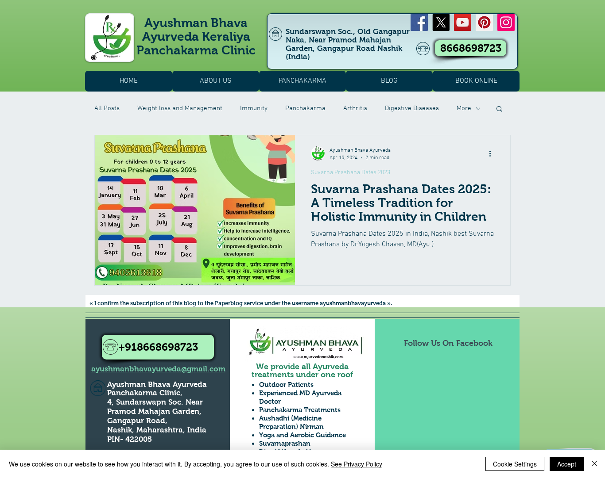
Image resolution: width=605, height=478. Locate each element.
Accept (566, 463)
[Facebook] (419, 22)
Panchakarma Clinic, (144, 393)
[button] (499, 109)
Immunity (254, 108)
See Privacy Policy (356, 463)
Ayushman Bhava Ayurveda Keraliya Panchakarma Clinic (196, 36)
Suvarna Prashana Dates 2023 (350, 172)
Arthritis (355, 108)
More (464, 108)
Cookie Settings (515, 463)
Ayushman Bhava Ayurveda (157, 384)
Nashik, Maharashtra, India (156, 430)
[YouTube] (462, 22)
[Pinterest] (484, 22)
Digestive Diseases (412, 108)
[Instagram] (506, 22)
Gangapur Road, (137, 421)
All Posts (107, 108)
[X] (441, 22)
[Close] (594, 464)
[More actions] (493, 153)
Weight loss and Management (179, 108)
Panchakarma (305, 108)
